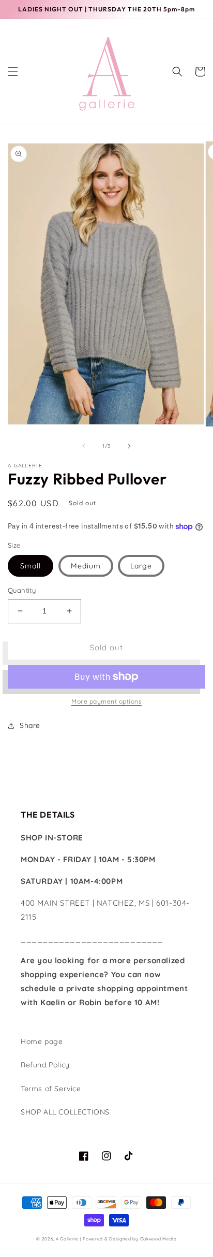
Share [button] (30, 725)
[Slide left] (83, 446)
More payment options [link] (106, 701)
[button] (13, 71)
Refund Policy (45, 1064)
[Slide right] (129, 446)
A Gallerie (68, 1238)
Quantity (22, 590)
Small (30, 565)
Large (141, 565)
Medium (86, 565)
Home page (42, 1041)
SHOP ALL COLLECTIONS (65, 1112)
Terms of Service (51, 1088)
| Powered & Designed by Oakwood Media (128, 1238)
